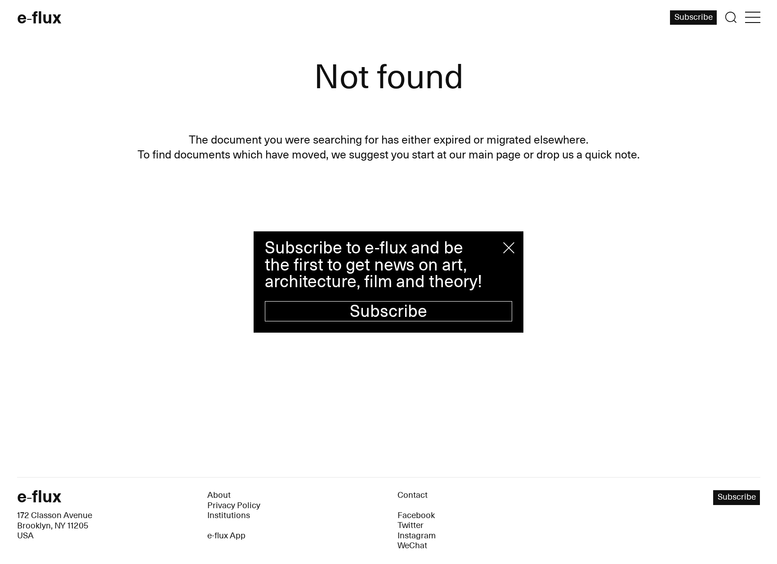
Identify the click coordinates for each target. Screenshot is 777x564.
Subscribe (388, 311)
